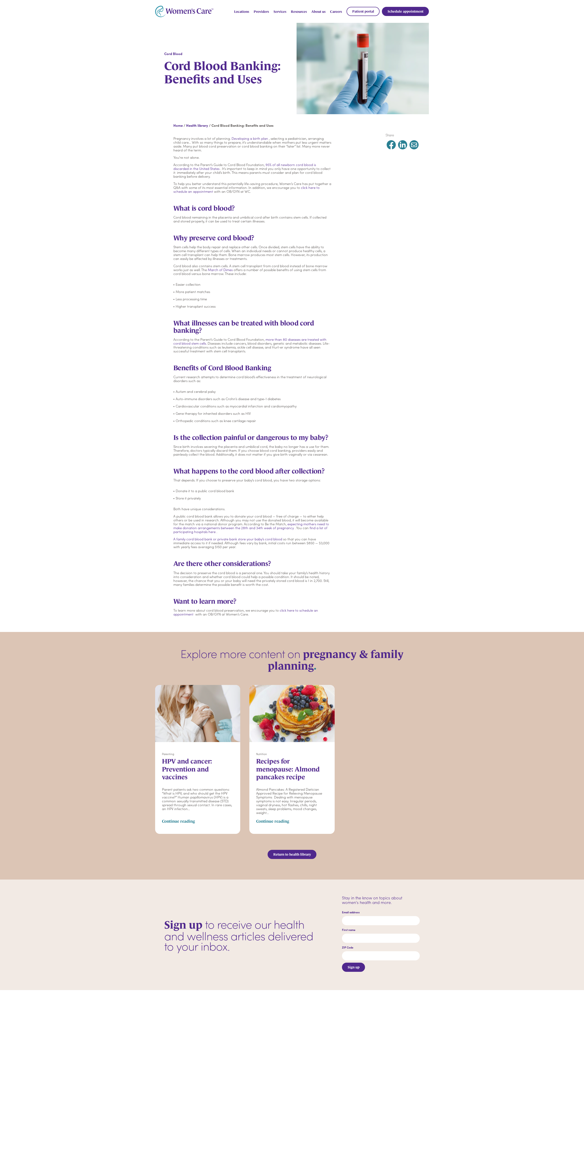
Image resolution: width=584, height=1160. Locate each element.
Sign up (354, 967)
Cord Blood (173, 53)
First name (348, 930)
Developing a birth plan (250, 138)
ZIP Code (347, 947)
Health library (197, 125)
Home (178, 125)
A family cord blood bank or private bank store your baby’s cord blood (227, 538)
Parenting (168, 754)
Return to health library (292, 854)
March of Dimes (220, 269)
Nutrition (261, 754)
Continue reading (178, 821)
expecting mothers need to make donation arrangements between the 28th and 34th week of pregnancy (251, 525)
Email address (351, 912)
